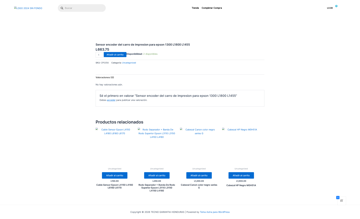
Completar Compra (212, 8)
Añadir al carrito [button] (114, 175)
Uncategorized (129, 62)
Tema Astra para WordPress (215, 212)
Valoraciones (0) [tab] (105, 77)
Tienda (195, 8)
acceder (111, 100)
